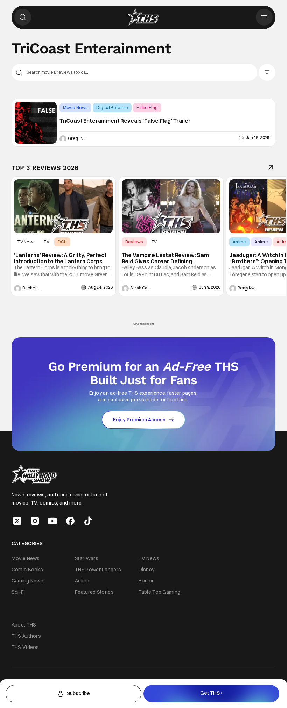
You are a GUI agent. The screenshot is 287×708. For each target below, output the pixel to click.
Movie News (75, 107)
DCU (62, 241)
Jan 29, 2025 (258, 137)
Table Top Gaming (160, 592)
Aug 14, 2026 (100, 287)
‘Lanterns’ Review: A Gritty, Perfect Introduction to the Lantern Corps (60, 258)
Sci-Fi (18, 592)
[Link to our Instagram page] (35, 521)
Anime (239, 241)
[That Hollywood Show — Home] (143, 17)
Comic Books (27, 569)
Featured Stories (94, 592)
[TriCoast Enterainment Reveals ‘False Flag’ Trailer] (36, 123)
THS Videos (25, 647)
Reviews (134, 241)
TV (46, 241)
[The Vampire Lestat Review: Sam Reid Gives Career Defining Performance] (171, 206)
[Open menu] (264, 17)
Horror (146, 581)
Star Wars (86, 558)
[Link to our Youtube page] (52, 521)
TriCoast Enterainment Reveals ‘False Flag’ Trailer (125, 121)
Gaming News (27, 581)
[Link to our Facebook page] (70, 521)
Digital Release (112, 107)
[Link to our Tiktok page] (88, 521)
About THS (24, 625)
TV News (26, 241)
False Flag (147, 107)
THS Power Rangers (98, 569)
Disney (147, 569)
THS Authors (26, 636)
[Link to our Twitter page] (17, 521)
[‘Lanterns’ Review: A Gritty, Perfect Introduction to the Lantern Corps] (63, 206)
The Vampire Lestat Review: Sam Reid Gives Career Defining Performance (165, 258)
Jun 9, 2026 (209, 287)
